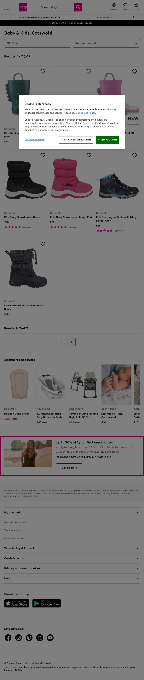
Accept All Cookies (107, 139)
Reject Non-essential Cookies (76, 139)
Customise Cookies (34, 139)
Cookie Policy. (88, 113)
